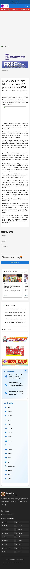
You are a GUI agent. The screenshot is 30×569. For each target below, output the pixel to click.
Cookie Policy (4, 564)
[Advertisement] (15, 29)
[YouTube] (5, 505)
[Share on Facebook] (2, 505)
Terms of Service (22, 562)
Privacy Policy (14, 562)
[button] (12, 285)
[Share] (26, 93)
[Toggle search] (25, 6)
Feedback (7, 562)
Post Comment (15, 262)
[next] (25, 271)
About (2, 562)
